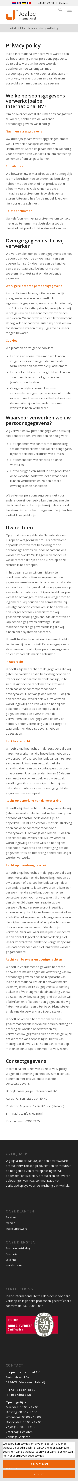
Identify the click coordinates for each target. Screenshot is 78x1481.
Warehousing (14, 1265)
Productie (11, 1254)
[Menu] (69, 10)
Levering (11, 1259)
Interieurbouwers (16, 1228)
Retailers (11, 1217)
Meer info (39, 1474)
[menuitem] (46, 3)
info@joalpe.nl (21, 1395)
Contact (63, 2)
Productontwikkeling (18, 1248)
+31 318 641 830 (46, 2)
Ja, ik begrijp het (39, 1464)
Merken (10, 1223)
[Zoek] (60, 10)
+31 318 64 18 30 (23, 1390)
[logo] (32, 15)
